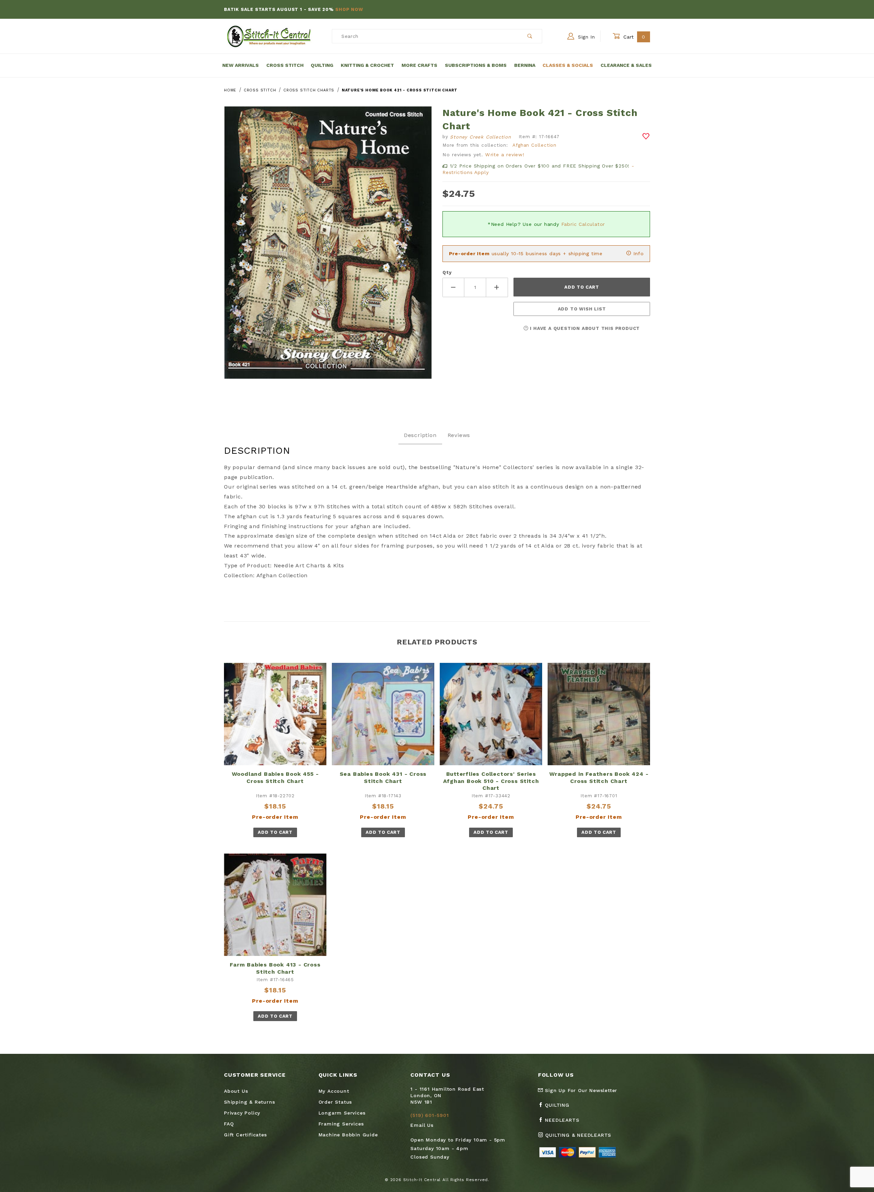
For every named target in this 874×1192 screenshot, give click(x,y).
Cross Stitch (285, 65)
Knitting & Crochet (367, 65)
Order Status (335, 1102)
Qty (446, 272)
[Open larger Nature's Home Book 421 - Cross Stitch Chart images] (328, 247)
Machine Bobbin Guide (348, 1134)
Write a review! (504, 154)
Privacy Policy (242, 1113)
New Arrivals (240, 65)
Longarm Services (342, 1113)
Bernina (524, 65)
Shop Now (349, 9)
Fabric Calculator (583, 224)
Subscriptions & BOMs (476, 65)
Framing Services (341, 1123)
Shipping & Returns (249, 1102)
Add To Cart (275, 832)
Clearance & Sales (626, 65)
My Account (334, 1091)
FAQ (229, 1123)
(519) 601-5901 (429, 1115)
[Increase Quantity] (497, 287)
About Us (236, 1091)
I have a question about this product (584, 328)
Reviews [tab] (459, 435)
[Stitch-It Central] (269, 36)
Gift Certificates (245, 1134)
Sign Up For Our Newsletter (580, 1090)
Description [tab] (420, 435)
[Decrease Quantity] (453, 287)
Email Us (421, 1125)
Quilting (322, 65)
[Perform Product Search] (530, 36)
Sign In (585, 37)
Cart (633, 37)
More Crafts (419, 65)
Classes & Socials (567, 65)
